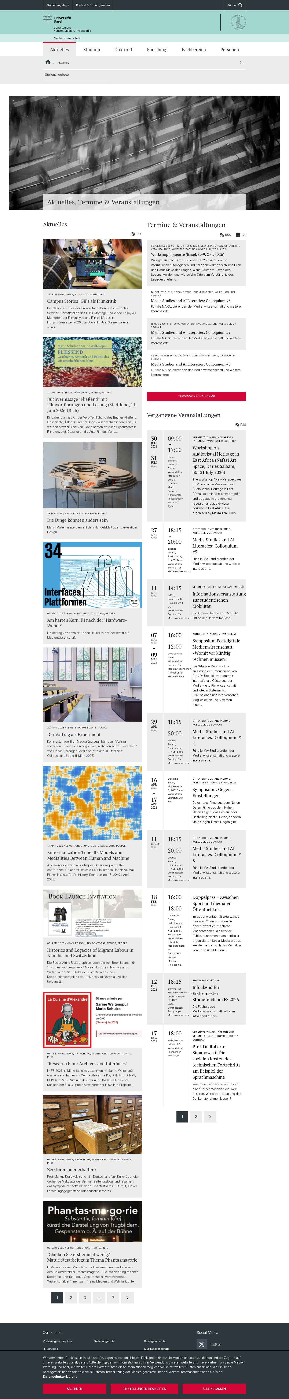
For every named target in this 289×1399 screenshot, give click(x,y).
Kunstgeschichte (155, 1341)
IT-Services (50, 1348)
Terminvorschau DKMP (196, 396)
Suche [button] (231, 5)
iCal (243, 235)
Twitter (216, 1344)
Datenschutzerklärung (60, 1376)
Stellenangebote (57, 74)
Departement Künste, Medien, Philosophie (72, 29)
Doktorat (123, 49)
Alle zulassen (214, 1389)
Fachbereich (194, 49)
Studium (91, 49)
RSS (139, 234)
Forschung (157, 49)
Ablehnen (75, 1389)
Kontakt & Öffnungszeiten (93, 5)
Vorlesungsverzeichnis (57, 1341)
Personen (229, 49)
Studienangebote (58, 5)
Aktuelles (59, 49)
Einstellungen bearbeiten (144, 1389)
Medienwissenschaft (67, 38)
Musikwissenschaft (156, 1348)
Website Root (47, 62)
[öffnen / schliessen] (242, 62)
